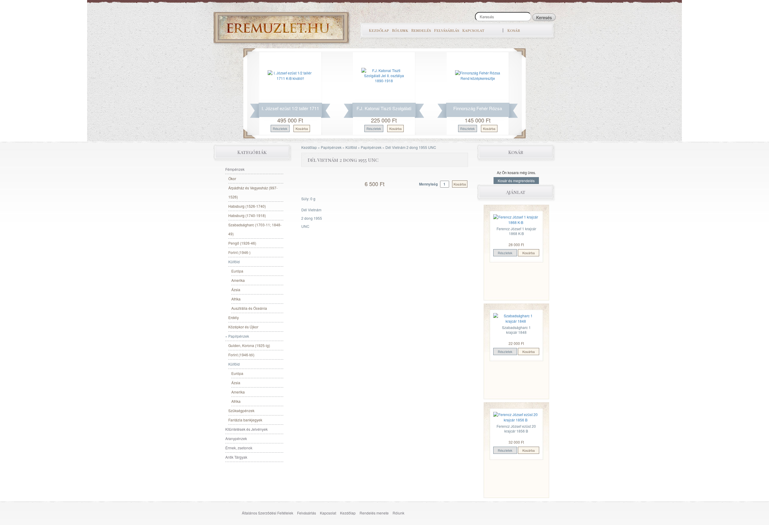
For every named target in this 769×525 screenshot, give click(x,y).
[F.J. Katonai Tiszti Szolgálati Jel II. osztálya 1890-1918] (383, 74)
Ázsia (235, 289)
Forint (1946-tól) (241, 354)
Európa (237, 270)
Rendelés (421, 30)
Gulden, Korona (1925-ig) (249, 345)
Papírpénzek (331, 147)
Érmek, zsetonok (238, 447)
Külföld (351, 147)
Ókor (232, 178)
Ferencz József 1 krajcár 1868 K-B (516, 231)
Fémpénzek (235, 169)
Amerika (238, 280)
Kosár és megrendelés (516, 180)
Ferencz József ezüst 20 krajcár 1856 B (516, 428)
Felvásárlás (446, 30)
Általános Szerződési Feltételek (267, 512)
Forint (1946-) (239, 252)
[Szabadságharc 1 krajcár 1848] (515, 317)
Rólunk (400, 30)
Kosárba (302, 128)
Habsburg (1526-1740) (247, 206)
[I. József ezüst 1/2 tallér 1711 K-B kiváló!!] (290, 74)
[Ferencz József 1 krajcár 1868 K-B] (515, 219)
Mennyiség (429, 184)
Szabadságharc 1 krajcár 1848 (516, 330)
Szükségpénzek (241, 410)
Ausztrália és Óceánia (249, 308)
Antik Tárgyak (236, 457)
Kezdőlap (379, 30)
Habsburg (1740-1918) (247, 215)
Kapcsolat (473, 30)
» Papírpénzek (237, 336)
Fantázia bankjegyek (245, 419)
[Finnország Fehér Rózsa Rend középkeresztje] (477, 74)
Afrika (236, 298)
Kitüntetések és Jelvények (246, 429)
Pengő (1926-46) (242, 243)
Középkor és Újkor (243, 326)
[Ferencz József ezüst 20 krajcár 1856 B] (515, 416)
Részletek (280, 128)
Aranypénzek (236, 438)
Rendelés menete (374, 512)
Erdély (233, 317)
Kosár (513, 30)
